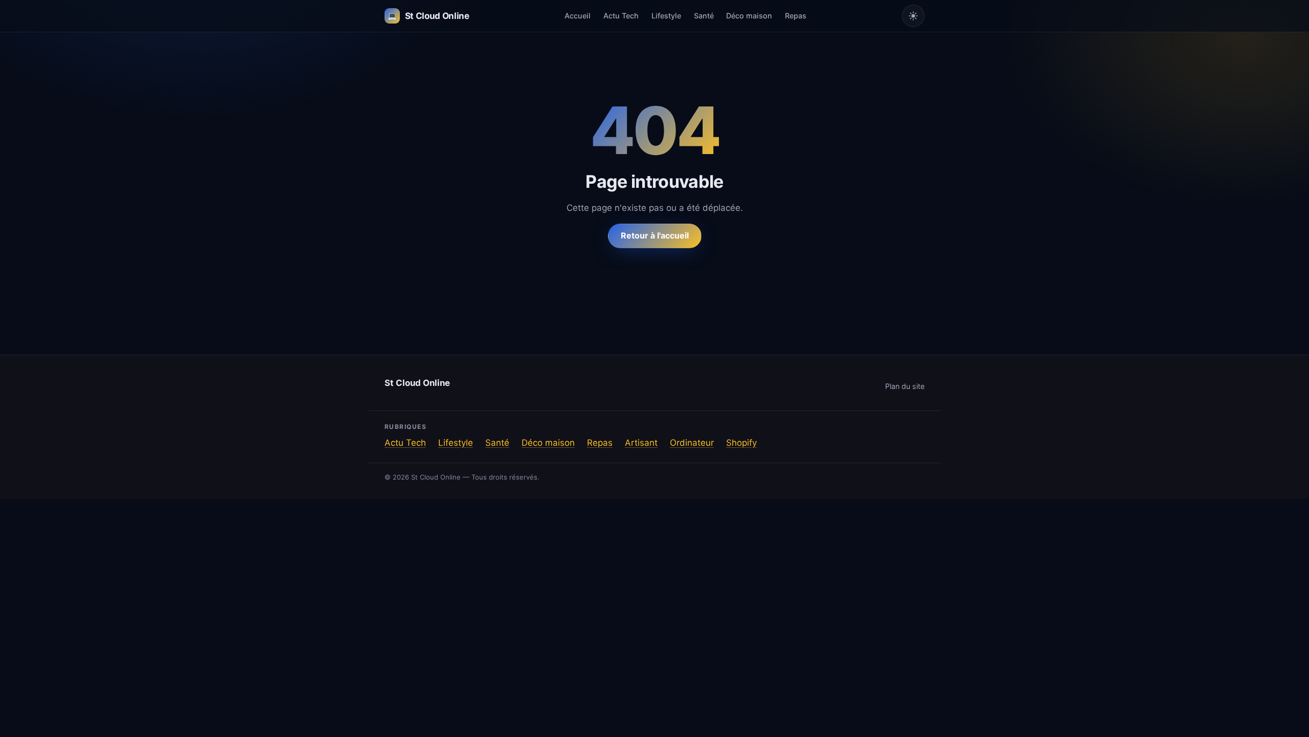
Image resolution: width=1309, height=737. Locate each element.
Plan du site (904, 386)
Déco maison (749, 15)
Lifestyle (666, 15)
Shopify (741, 443)
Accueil (578, 15)
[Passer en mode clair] (913, 16)
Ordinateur (692, 443)
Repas (795, 15)
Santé (704, 15)
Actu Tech (621, 15)
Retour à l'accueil (655, 235)
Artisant (641, 443)
